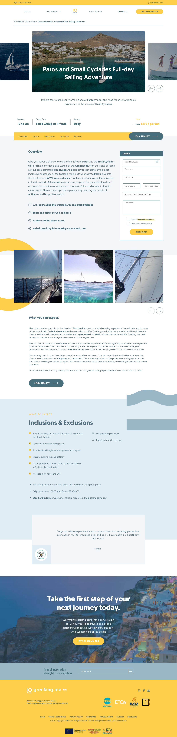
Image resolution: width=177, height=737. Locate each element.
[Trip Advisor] (148, 691)
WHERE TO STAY (95, 11)
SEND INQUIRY (141, 232)
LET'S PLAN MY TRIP (149, 11)
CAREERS (120, 717)
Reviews (78, 136)
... (141, 162)
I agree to (142, 219)
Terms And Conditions (145, 219)
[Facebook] (144, 691)
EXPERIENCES (123, 11)
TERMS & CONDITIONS (57, 717)
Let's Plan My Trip (88, 641)
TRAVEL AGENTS (106, 717)
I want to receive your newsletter (141, 223)
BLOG (42, 717)
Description (49, 136)
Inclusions (64, 136)
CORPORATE (91, 717)
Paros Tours (31, 21)
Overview (23, 136)
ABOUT (27, 11)
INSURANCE (132, 717)
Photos (36, 136)
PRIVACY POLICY (76, 717)
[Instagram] (139, 691)
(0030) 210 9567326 (24, 2)
